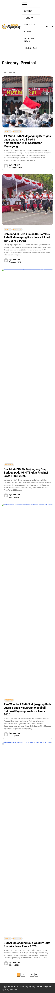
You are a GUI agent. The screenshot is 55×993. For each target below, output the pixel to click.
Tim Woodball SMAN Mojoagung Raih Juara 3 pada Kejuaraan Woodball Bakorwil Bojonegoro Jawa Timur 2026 (27, 709)
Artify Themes (11, 989)
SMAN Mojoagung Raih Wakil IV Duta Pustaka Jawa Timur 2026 (27, 944)
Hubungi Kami (30, 48)
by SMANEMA (14, 165)
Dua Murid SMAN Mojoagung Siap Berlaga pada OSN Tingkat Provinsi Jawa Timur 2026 (26, 473)
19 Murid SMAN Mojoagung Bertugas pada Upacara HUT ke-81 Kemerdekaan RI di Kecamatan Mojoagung (27, 141)
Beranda (28, 11)
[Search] (47, 26)
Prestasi (28, 25)
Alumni (27, 31)
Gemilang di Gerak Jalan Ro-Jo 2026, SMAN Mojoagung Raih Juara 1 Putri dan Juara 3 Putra (27, 237)
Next (36, 975)
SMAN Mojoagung (26, 986)
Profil (27, 18)
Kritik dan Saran (29, 40)
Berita (7, 132)
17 (32, 974)
